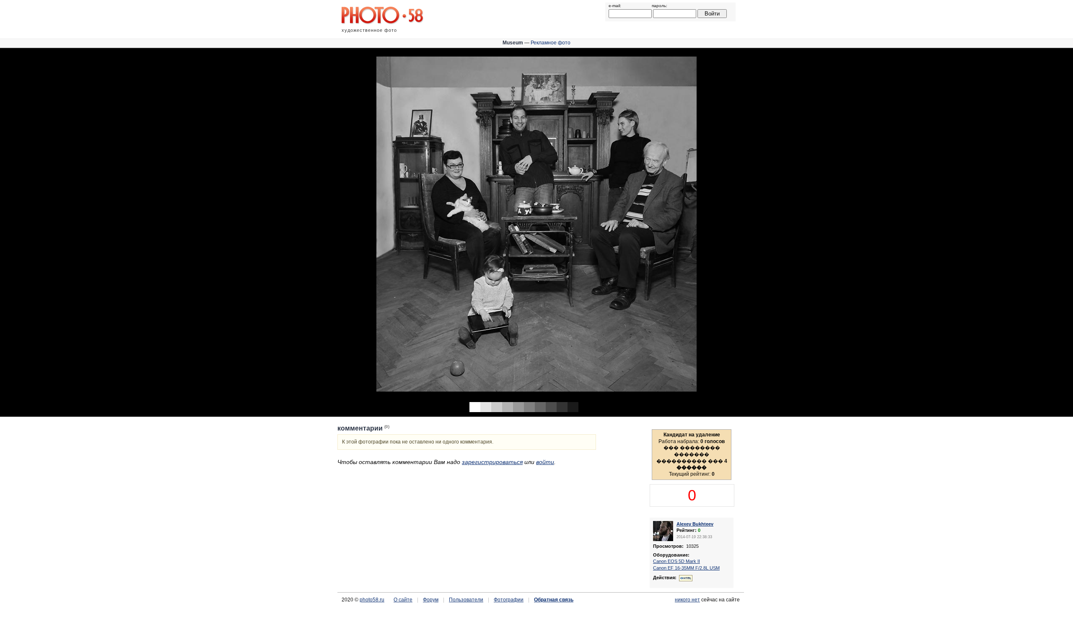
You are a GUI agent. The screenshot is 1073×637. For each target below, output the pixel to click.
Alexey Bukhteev (694, 523)
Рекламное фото (550, 43)
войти (545, 462)
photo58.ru (372, 600)
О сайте (403, 600)
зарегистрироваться (492, 462)
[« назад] (268, 223)
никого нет (687, 600)
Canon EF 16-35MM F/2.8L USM (686, 567)
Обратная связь (553, 600)
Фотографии (509, 600)
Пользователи (466, 600)
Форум (430, 600)
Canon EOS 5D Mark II (676, 561)
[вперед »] (804, 223)
